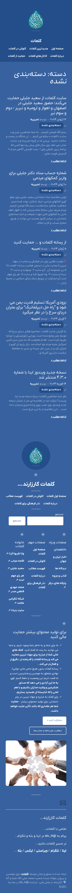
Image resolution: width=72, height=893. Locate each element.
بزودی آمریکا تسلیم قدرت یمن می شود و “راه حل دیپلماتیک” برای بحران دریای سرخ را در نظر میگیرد (36, 307)
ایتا (64, 851)
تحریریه (34, 119)
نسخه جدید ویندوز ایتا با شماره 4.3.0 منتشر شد (40, 375)
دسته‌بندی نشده (51, 125)
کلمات (36, 41)
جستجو (59, 514)
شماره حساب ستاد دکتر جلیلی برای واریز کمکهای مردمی (37, 176)
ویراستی (42, 851)
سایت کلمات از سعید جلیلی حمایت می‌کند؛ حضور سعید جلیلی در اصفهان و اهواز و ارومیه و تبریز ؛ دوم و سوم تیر (36, 106)
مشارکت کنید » (54, 720)
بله (20, 851)
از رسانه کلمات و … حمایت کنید (40, 242)
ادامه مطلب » (58, 161)
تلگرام (55, 851)
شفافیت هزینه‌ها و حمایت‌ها (48, 730)
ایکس (29, 851)
